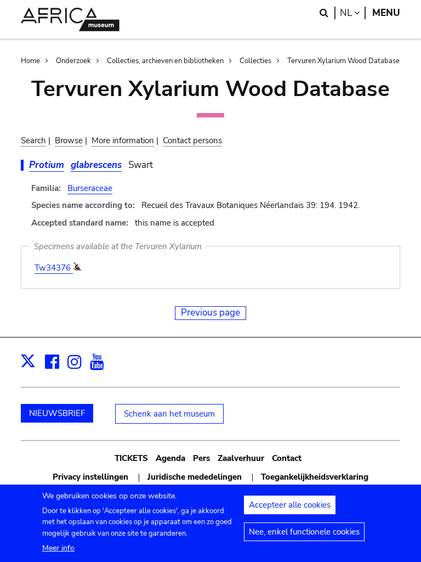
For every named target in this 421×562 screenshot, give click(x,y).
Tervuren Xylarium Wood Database (343, 61)
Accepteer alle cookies (290, 504)
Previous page (210, 312)
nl (353, 13)
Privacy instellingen (90, 476)
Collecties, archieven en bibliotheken (165, 61)
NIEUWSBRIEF (57, 413)
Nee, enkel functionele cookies (304, 531)
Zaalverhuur (241, 458)
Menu (386, 13)
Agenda (170, 458)
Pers (201, 458)
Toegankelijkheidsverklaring (314, 476)
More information (123, 140)
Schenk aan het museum (169, 413)
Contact (286, 458)
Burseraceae (89, 188)
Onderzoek (73, 61)
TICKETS (131, 458)
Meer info (58, 548)
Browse (69, 140)
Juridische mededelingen (194, 476)
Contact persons (192, 140)
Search (33, 140)
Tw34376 (54, 267)
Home (30, 61)
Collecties (255, 61)
